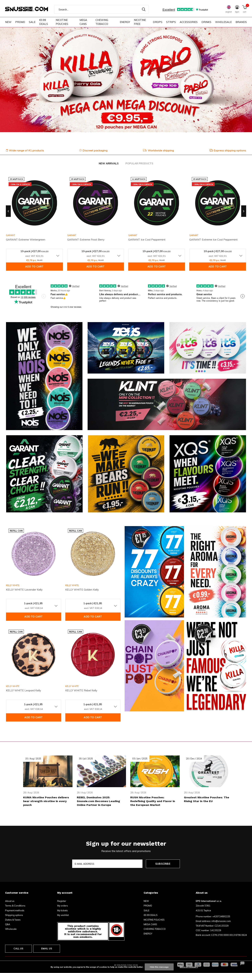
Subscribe (162, 863)
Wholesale (11, 929)
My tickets (62, 910)
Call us (18, 948)
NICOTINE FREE (140, 22)
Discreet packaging (95, 150)
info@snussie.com (221, 921)
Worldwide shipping (161, 150)
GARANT (71, 235)
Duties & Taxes (13, 919)
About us (9, 901)
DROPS (157, 22)
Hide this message (159, 967)
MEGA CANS (83, 22)
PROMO (20, 22)
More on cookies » (189, 967)
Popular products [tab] (139, 163)
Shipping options (14, 915)
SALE (32, 22)
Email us (46, 948)
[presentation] (8, 211)
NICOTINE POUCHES (62, 22)
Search (143, 9)
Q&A (7, 924)
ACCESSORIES (189, 22)
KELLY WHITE (12, 585)
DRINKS (206, 22)
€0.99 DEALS (43, 22)
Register (61, 901)
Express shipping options (230, 150)
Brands (241, 22)
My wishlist (63, 915)
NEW (8, 22)
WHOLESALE (223, 22)
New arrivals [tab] (109, 163)
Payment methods (14, 910)
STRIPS (171, 22)
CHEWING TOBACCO (101, 22)
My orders (62, 905)
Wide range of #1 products (26, 150)
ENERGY (125, 22)
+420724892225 (221, 916)
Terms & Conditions (15, 905)
